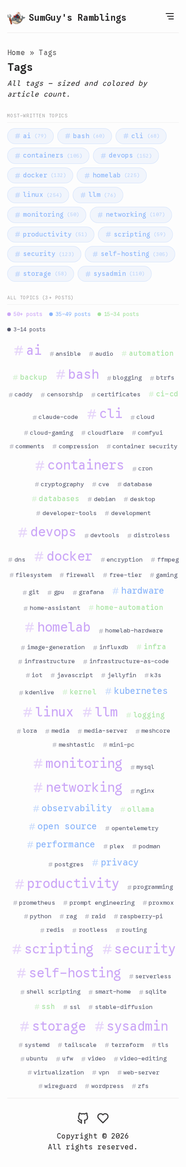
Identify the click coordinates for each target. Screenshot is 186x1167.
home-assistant (55, 608)
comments (29, 446)
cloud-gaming (51, 433)
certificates (118, 394)
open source (67, 826)
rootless (93, 930)
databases (59, 498)
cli (145, 136)
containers (53, 155)
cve (103, 484)
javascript (75, 675)
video (97, 1058)
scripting (140, 234)
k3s (155, 675)
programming (153, 887)
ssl (75, 1007)
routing (134, 930)
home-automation (129, 607)
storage (45, 274)
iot (37, 675)
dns (19, 559)
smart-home (113, 991)
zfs (143, 1086)
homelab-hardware (134, 630)
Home (16, 52)
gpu (59, 592)
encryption (125, 559)
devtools (104, 535)
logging (149, 715)
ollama (140, 809)
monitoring (51, 214)
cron (145, 468)
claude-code (58, 417)
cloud (145, 417)
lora (30, 731)
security (48, 254)
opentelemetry (135, 828)
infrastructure (49, 661)
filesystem (33, 575)
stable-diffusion (124, 1007)
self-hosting (134, 254)
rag (71, 916)
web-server (141, 1072)
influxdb (113, 647)
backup (33, 377)
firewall (80, 575)
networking (135, 214)
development (131, 513)
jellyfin (121, 675)
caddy (23, 394)
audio (104, 354)
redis (55, 930)
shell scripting (53, 991)
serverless (153, 976)
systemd (37, 1045)
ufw (67, 1058)
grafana (91, 592)
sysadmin (119, 274)
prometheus (37, 903)
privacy (120, 862)
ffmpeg (168, 559)
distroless (152, 535)
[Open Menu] (170, 16)
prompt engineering (102, 903)
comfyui (150, 433)
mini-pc (122, 745)
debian (105, 499)
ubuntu (37, 1058)
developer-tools (69, 513)
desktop (142, 499)
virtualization (58, 1072)
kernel (83, 692)
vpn (103, 1072)
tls (163, 1045)
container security (144, 446)
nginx (145, 791)
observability (77, 808)
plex (117, 846)
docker (44, 175)
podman (149, 846)
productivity (55, 234)
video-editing (143, 1058)
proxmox (161, 903)
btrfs (165, 377)
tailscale (80, 1045)
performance (65, 844)
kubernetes (141, 691)
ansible (68, 354)
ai (35, 136)
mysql (145, 767)
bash (89, 136)
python (40, 916)
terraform (127, 1045)
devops (130, 155)
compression (78, 446)
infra (155, 646)
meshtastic (77, 745)
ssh (48, 1006)
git (33, 592)
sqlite (156, 991)
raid (98, 916)
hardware (142, 590)
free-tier (125, 575)
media (60, 731)
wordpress (107, 1086)
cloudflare (106, 433)
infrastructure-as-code (129, 661)
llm (102, 195)
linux (42, 195)
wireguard (60, 1086)
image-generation (56, 647)
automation (151, 353)
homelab (116, 175)
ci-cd (167, 394)
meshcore (155, 731)
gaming (166, 575)
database (137, 484)
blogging (127, 377)
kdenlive (39, 692)
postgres (69, 864)
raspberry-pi (141, 916)
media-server (105, 731)
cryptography (62, 484)
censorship (65, 394)
